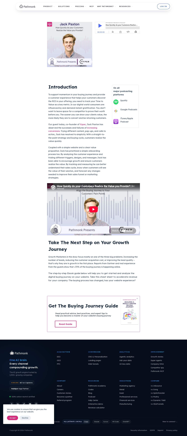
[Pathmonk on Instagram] (36, 404)
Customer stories (64, 393)
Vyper (83, 124)
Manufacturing (125, 404)
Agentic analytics (126, 357)
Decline (25, 418)
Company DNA (157, 364)
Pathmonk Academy (97, 386)
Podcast (91, 397)
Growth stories (157, 357)
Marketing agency (127, 386)
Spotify (123, 100)
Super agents (156, 360)
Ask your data (125, 360)
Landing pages (94, 360)
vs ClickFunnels (157, 404)
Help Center (93, 400)
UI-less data (124, 364)
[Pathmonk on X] (12, 404)
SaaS (121, 393)
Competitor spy (157, 368)
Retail (121, 389)
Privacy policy (171, 430)
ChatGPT (126, 422)
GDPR (152, 430)
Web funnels (93, 364)
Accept (13, 418)
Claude (96, 422)
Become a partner (64, 397)
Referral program (64, 400)
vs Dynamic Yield (158, 400)
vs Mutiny (155, 397)
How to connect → (170, 422)
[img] (28, 6)
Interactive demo (95, 404)
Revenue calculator (96, 408)
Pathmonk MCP (157, 371)
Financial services (127, 400)
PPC (58, 364)
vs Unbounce (156, 386)
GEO (59, 360)
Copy (86, 422)
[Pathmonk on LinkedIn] (18, 404)
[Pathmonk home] (19, 353)
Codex (91, 389)
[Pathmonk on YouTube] (30, 404)
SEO (58, 357)
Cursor (105, 422)
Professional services (128, 397)
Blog (90, 393)
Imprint (160, 430)
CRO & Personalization (97, 357)
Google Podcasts (128, 109)
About (59, 386)
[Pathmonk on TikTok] (24, 404)
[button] (65, 324)
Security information (139, 430)
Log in (163, 6)
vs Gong (154, 389)
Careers (60, 389)
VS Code (115, 422)
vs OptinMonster (158, 393)
